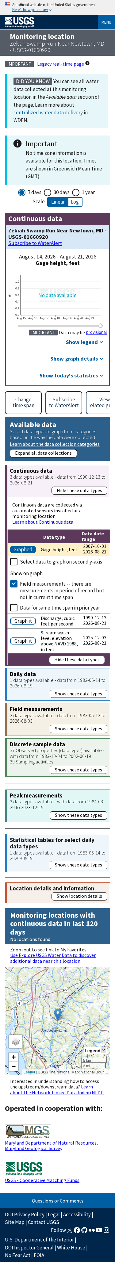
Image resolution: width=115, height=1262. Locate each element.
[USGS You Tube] (99, 1232)
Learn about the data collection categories (55, 444)
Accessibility (77, 1214)
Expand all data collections (43, 453)
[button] (58, 1014)
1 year (88, 192)
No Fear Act (17, 1255)
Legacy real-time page (60, 64)
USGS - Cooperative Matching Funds (42, 1180)
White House (71, 1247)
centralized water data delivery (48, 112)
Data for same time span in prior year (60, 607)
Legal (54, 1214)
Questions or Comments (57, 1201)
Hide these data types (79, 490)
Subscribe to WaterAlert (35, 243)
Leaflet (29, 1071)
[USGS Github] (84, 1232)
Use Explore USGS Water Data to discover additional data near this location (53, 958)
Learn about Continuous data (42, 522)
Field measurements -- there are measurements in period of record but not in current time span (62, 590)
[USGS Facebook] (77, 1232)
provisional (96, 332)
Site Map (15, 1222)
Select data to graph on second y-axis (61, 561)
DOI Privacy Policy (24, 1214)
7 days (34, 192)
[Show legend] (103, 1050)
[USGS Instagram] (106, 1232)
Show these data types (78, 693)
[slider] (100, 325)
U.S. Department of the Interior (39, 1239)
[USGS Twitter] (69, 1232)
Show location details (79, 896)
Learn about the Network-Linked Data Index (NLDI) (57, 1089)
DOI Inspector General (29, 1247)
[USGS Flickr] (91, 1232)
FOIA (39, 1255)
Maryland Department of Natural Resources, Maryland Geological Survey (51, 1145)
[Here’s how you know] (57, 7)
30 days (62, 192)
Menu (106, 22)
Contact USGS (43, 1222)
